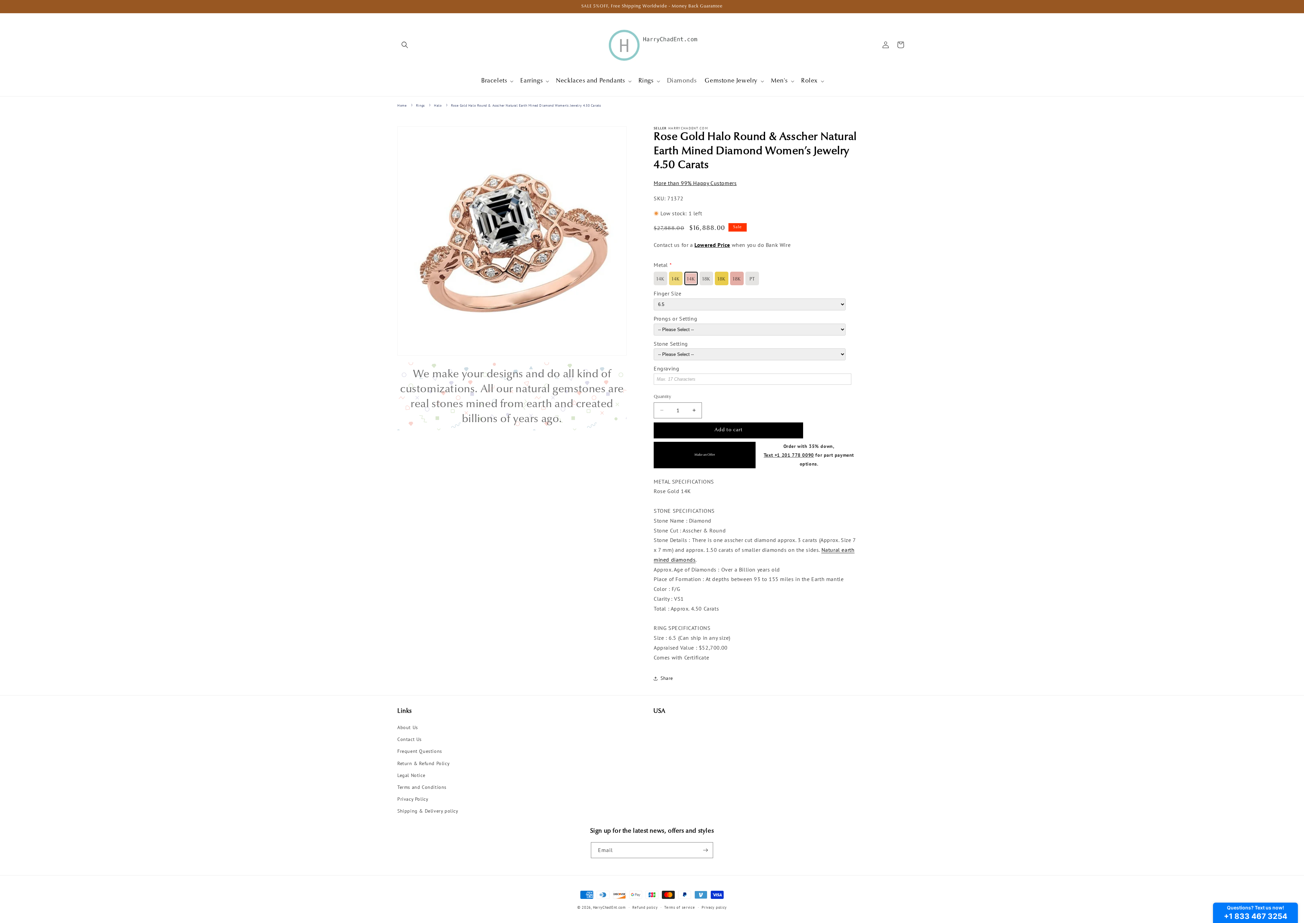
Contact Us (409, 739)
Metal (661, 264)
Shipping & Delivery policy (427, 811)
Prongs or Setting (675, 318)
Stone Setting (671, 343)
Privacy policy (714, 907)
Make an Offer (704, 454)
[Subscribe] (705, 850)
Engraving (666, 368)
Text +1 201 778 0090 (789, 455)
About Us (407, 727)
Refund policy (644, 907)
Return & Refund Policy (423, 763)
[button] (404, 44)
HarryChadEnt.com (609, 907)
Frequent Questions (419, 751)
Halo (437, 105)
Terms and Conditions (422, 787)
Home (401, 105)
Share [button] (666, 678)
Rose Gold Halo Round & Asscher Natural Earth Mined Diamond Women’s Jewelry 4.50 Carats (526, 105)
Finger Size (668, 293)
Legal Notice (411, 775)
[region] (512, 396)
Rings (420, 105)
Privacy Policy (412, 799)
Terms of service (679, 907)
